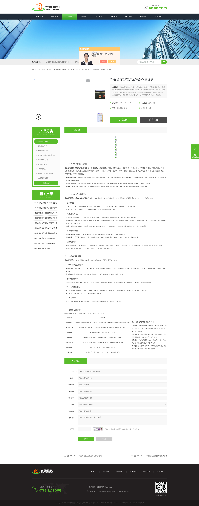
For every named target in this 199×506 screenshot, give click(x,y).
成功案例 (128, 16)
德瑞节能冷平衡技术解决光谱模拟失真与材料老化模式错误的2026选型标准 (47, 218)
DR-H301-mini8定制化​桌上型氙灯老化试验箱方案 (86, 456)
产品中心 (69, 16)
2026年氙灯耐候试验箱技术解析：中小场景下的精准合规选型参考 (47, 208)
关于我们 (54, 16)
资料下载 (113, 16)
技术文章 (99, 16)
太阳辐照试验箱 (43, 178)
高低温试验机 (42, 146)
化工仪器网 (133, 503)
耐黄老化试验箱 (43, 150)
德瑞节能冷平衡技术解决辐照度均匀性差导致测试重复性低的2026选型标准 (47, 233)
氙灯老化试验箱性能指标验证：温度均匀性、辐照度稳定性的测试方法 (47, 238)
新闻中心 (84, 16)
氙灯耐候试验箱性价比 (43, 248)
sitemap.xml (117, 503)
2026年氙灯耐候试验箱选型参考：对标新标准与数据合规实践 (47, 203)
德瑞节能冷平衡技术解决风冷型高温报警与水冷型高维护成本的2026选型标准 (47, 213)
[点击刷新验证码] (98, 429)
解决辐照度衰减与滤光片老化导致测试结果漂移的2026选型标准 (47, 228)
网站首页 (39, 16)
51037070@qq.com (104, 487)
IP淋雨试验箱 (42, 164)
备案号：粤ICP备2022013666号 (101, 503)
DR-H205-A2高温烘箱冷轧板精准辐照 (57, 62)
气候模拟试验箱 (61, 69)
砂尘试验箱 (42, 169)
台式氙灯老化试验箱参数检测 (45, 243)
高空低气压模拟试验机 (45, 173)
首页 (43, 69)
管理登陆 (141, 503)
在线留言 (143, 16)
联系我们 (158, 16)
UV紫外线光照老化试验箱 (46, 155)
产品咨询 (123, 119)
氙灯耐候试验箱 (73, 69)
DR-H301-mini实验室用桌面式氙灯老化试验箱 (152, 456)
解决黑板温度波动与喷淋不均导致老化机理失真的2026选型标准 (47, 223)
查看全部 (46, 183)
